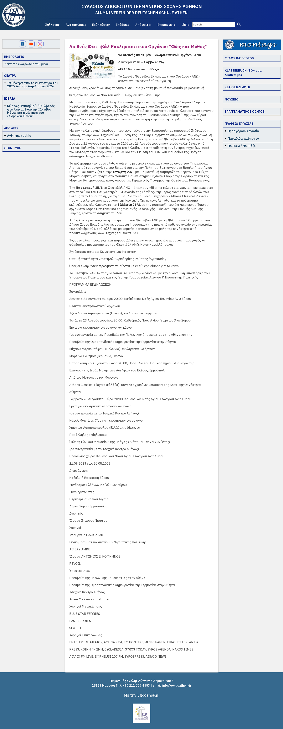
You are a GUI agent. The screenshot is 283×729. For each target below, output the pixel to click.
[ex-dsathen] (13, 15)
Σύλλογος (52, 25)
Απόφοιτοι (143, 25)
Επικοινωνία (166, 25)
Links (185, 25)
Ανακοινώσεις (76, 25)
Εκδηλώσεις (101, 25)
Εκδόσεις (122, 25)
